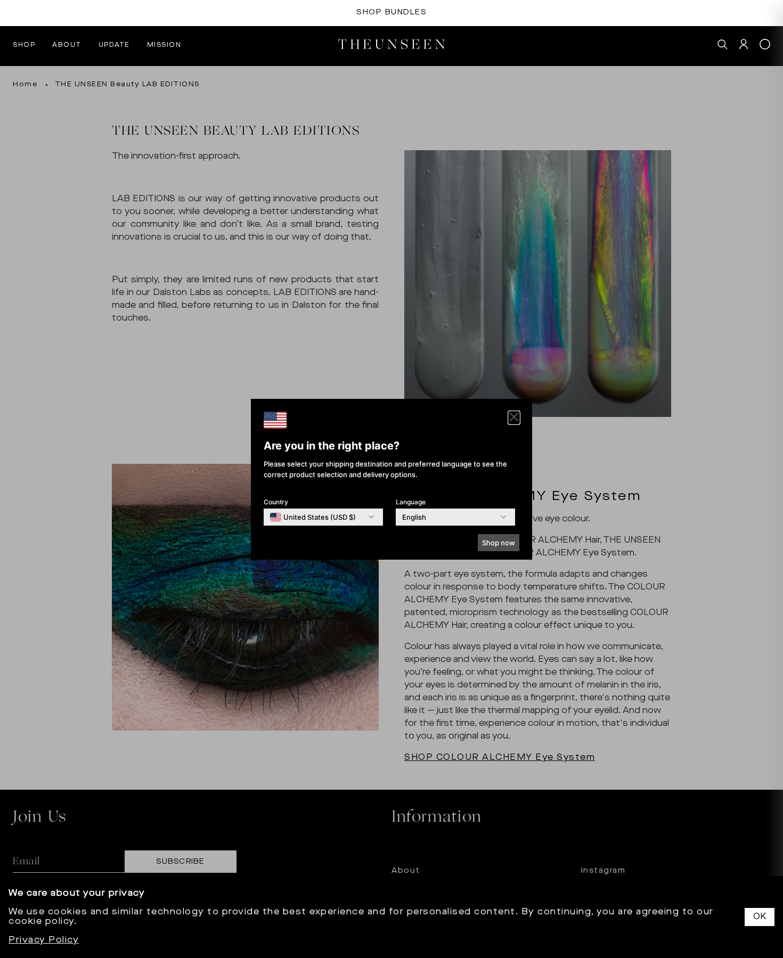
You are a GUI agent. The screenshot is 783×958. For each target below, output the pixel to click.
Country (276, 502)
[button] (514, 418)
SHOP (24, 45)
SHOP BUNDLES (391, 13)
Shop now (498, 542)
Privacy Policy (44, 940)
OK (759, 917)
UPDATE (114, 45)
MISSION (164, 45)
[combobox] (313, 517)
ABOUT (66, 45)
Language (411, 502)
